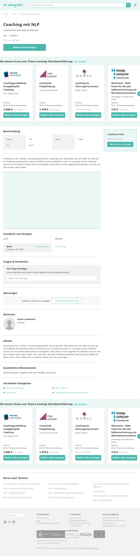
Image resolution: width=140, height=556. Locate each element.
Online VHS (11, 392)
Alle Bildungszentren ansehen (114, 526)
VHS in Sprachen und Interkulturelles (110, 495)
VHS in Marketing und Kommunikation (65, 493)
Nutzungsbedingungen (78, 520)
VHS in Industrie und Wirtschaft (17, 497)
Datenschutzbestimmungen (80, 523)
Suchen (128, 5)
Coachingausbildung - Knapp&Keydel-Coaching (15, 86)
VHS (14, 14)
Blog (38, 520)
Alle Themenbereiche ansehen (48, 523)
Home (5, 14)
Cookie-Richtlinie (76, 526)
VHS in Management (57, 488)
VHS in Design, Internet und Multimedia (21, 484)
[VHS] (13, 5)
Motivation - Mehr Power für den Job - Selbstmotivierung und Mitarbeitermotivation (123, 88)
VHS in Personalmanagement (61, 497)
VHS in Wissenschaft (102, 500)
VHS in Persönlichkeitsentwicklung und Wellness (111, 485)
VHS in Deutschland (15, 388)
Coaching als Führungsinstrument (86, 85)
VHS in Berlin (61, 388)
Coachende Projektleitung (47, 85)
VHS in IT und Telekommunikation (63, 484)
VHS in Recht (99, 491)
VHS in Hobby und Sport (14, 493)
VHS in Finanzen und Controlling (18, 488)
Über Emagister (43, 518)
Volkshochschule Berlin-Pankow (20, 30)
